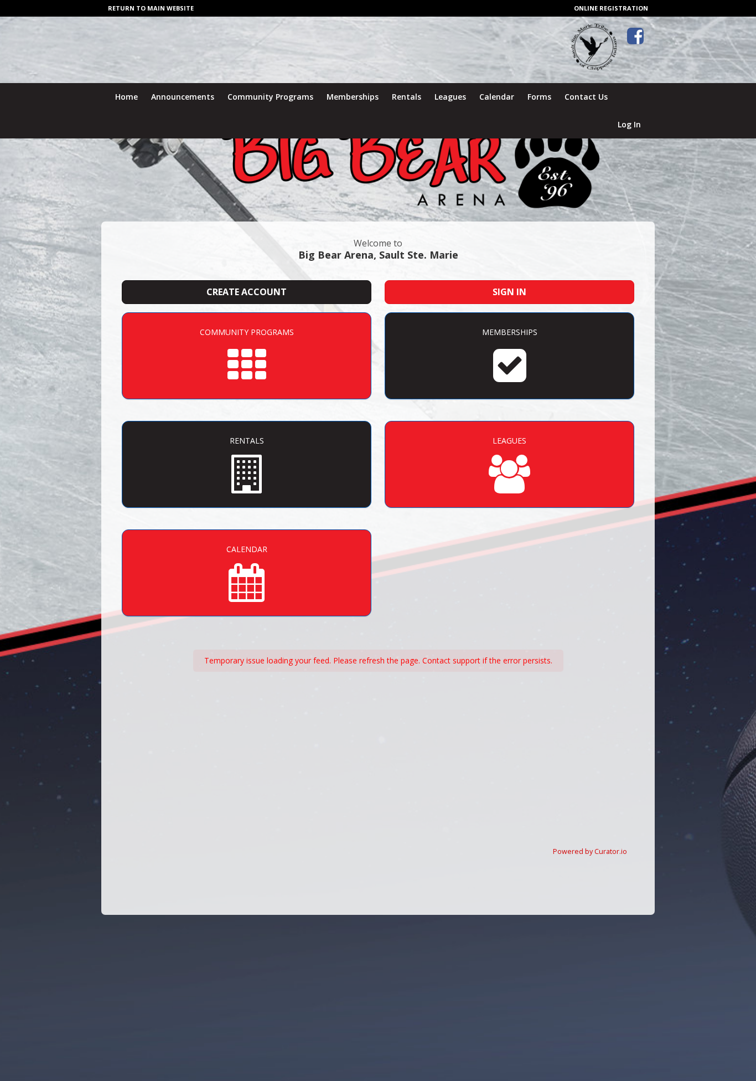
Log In (629, 124)
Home (126, 96)
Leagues (450, 96)
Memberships (353, 96)
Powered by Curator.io (590, 851)
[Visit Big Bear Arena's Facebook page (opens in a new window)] (635, 36)
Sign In (509, 292)
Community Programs (270, 96)
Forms (539, 96)
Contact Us (586, 96)
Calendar (496, 96)
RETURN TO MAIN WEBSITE (151, 8)
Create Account (246, 292)
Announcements (182, 96)
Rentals (406, 96)
